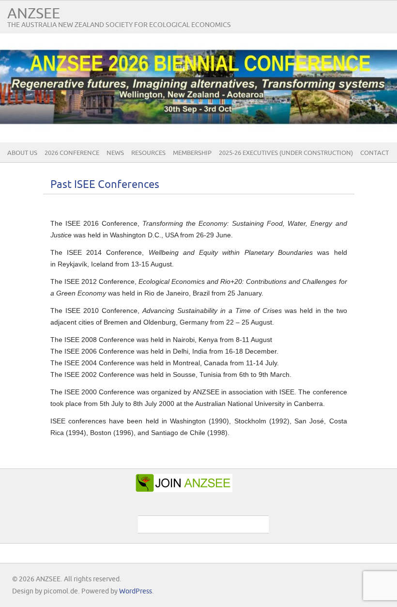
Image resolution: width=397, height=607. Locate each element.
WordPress (135, 591)
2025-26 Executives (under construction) (286, 153)
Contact (374, 153)
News (115, 153)
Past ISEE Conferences (104, 184)
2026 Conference (72, 153)
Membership (192, 153)
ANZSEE (33, 13)
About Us (22, 153)
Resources (148, 153)
